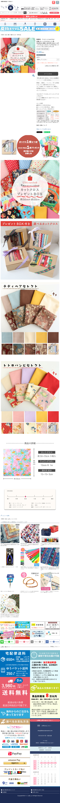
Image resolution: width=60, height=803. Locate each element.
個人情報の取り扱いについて (9, 789)
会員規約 (5, 792)
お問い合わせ (35, 792)
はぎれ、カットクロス (12, 519)
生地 (6, 34)
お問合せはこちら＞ (46, 725)
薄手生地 (19, 34)
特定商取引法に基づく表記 (38, 789)
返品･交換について (41, 125)
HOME (2, 34)
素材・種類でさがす (12, 34)
